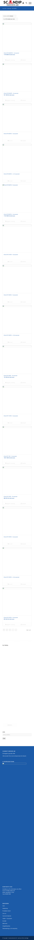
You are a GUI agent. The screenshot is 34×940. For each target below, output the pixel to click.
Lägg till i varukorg (10, 60)
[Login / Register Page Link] (22, 3)
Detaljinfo (24, 60)
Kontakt (4, 921)
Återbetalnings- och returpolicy (10, 928)
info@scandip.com (10, 890)
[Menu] (29, 3)
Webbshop (5, 908)
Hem (4, 906)
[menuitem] (22, 3)
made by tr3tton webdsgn (22, 938)
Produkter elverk (7, 911)
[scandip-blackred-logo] (14, 3)
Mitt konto (5, 923)
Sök (4, 738)
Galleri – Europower (7, 918)
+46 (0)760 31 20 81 (9, 892)
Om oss (4, 913)
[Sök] (25, 3)
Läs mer (10, 140)
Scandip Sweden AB (12, 938)
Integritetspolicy (6, 926)
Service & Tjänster (7, 916)
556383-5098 (8, 894)
